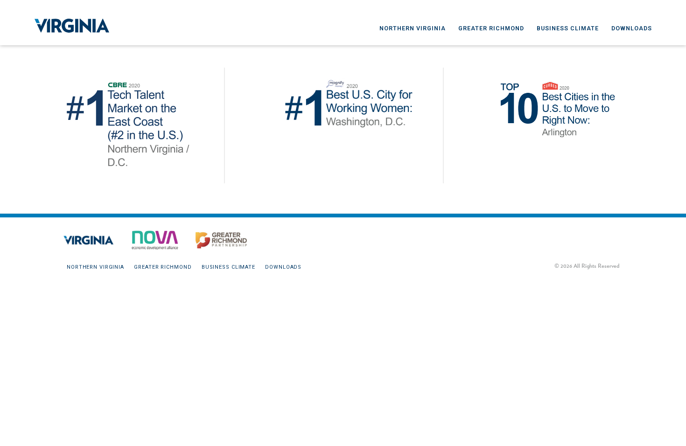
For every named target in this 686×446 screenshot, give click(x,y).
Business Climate (568, 28)
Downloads (631, 28)
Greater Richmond (491, 28)
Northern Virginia (412, 28)
